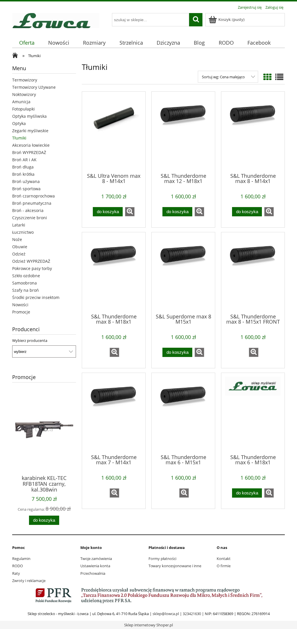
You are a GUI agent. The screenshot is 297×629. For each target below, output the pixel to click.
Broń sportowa (26, 188)
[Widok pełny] (279, 76)
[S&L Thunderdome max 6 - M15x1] (183, 413)
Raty (16, 573)
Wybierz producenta (29, 340)
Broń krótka (23, 174)
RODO (17, 565)
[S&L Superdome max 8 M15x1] (183, 272)
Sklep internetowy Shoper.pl (148, 625)
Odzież (19, 254)
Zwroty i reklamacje (29, 580)
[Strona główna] (55, 19)
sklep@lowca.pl (166, 613)
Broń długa (23, 167)
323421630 (192, 613)
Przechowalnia (92, 573)
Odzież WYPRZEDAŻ (31, 261)
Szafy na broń (25, 290)
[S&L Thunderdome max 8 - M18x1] (114, 272)
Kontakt (224, 558)
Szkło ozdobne (26, 275)
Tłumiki (19, 138)
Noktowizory (24, 94)
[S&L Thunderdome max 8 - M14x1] (253, 131)
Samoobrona (24, 283)
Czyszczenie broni (29, 217)
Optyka (19, 123)
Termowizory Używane (34, 87)
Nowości (20, 304)
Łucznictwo (23, 232)
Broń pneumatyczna (31, 203)
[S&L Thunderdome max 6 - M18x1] (253, 413)
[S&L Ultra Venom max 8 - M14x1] (114, 131)
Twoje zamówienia (96, 558)
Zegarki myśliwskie (30, 130)
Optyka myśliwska (29, 116)
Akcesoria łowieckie (31, 145)
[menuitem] (26, 43)
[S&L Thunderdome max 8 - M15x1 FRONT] (253, 272)
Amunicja (21, 101)
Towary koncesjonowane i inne (174, 565)
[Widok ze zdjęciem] (267, 76)
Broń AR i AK (24, 159)
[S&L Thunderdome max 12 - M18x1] (183, 131)
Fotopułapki (23, 109)
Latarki (18, 225)
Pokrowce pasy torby (32, 268)
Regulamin (21, 558)
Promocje (21, 312)
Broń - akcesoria (28, 210)
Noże (17, 239)
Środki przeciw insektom (35, 297)
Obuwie (19, 246)
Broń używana (26, 181)
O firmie (224, 565)
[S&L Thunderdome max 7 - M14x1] (114, 413)
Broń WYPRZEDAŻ (29, 152)
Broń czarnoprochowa (33, 196)
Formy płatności (162, 558)
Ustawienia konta (95, 565)
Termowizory (24, 80)
